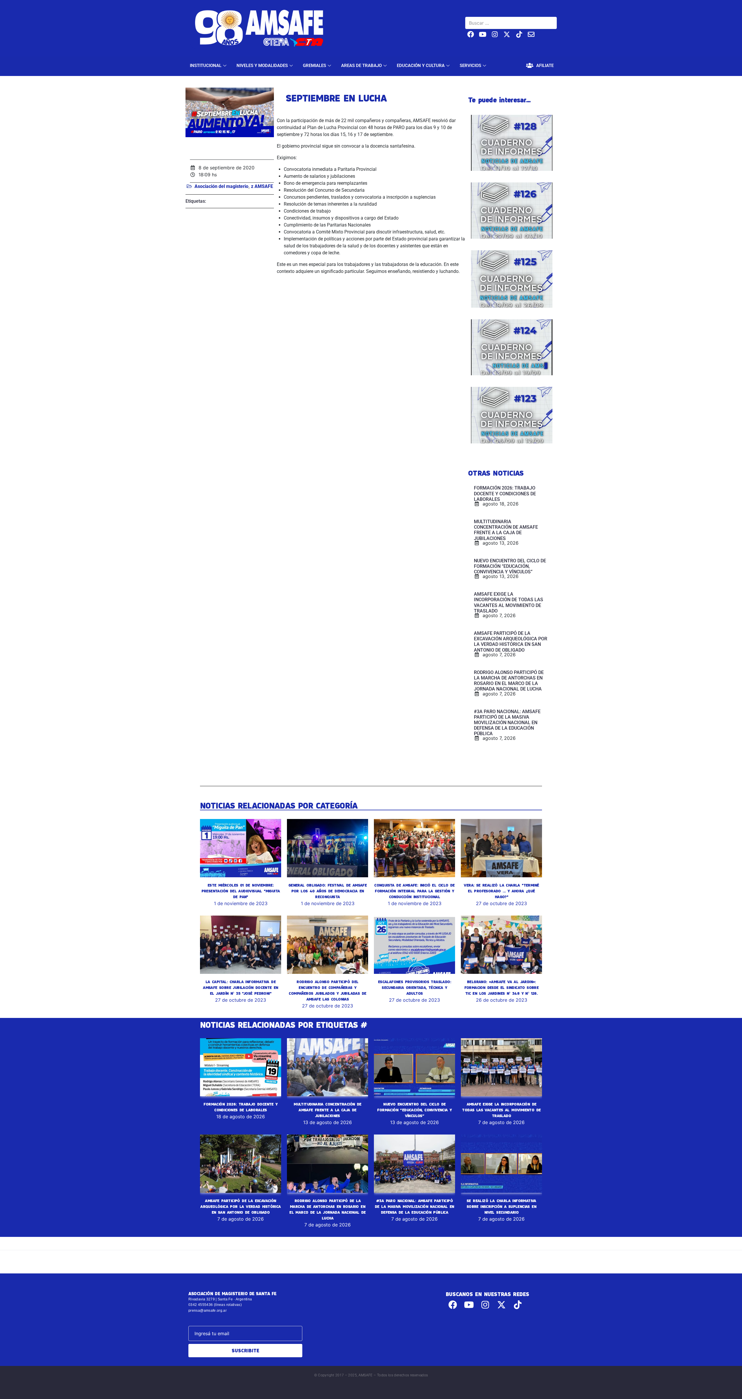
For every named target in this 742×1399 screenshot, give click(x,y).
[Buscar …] (511, 23)
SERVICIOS (470, 65)
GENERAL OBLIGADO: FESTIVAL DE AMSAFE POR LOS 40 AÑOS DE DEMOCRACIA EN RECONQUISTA (327, 890)
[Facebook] (470, 34)
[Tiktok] (519, 34)
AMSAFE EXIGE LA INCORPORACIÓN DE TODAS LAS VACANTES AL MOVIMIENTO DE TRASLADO (501, 1109)
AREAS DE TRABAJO (361, 65)
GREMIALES (314, 65)
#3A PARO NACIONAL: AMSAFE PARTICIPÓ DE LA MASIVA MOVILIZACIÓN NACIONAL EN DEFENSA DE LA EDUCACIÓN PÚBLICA (414, 1206)
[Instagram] (495, 34)
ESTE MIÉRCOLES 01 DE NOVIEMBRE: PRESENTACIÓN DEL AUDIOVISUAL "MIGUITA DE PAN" (240, 890)
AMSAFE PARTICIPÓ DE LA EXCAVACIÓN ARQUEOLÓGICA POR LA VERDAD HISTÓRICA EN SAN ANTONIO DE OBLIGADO (240, 1206)
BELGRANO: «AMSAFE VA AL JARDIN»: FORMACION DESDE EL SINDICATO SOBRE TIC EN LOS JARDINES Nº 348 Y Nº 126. (501, 987)
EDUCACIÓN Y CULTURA (421, 65)
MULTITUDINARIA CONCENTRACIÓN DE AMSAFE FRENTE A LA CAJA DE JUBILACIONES (327, 1109)
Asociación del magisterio (221, 186)
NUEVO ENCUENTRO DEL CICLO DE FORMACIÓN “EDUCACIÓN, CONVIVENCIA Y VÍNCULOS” (414, 1109)
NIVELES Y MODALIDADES (262, 65)
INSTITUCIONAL (205, 65)
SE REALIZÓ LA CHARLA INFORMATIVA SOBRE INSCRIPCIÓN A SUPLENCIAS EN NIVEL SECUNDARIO (501, 1206)
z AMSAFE (262, 186)
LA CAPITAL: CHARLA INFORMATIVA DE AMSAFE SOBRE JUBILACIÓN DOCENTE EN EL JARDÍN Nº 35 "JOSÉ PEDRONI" (240, 987)
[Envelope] (531, 34)
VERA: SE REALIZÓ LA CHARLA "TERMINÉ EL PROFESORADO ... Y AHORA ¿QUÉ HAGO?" (501, 890)
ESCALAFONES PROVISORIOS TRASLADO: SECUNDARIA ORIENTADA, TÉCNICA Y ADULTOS (414, 987)
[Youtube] (482, 34)
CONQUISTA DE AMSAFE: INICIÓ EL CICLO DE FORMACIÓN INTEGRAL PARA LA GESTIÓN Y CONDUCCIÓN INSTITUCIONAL (414, 890)
